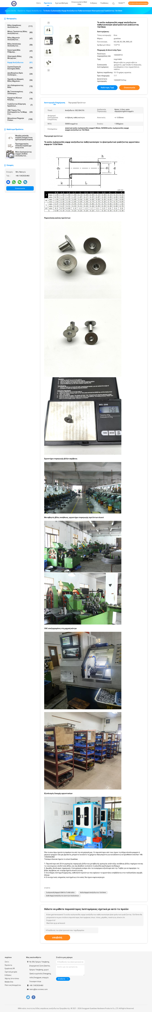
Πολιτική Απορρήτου (13, 985)
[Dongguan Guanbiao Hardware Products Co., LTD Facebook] (33, 997)
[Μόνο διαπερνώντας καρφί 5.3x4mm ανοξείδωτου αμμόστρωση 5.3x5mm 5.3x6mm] (10, 154)
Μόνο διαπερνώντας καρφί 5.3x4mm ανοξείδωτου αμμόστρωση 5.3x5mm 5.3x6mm (24, 154)
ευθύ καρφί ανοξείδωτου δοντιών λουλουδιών (62, 896)
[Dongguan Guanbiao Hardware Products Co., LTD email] (8, 182)
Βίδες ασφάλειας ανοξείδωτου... (20, 26)
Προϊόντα (8, 965)
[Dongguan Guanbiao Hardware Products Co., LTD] (14, 3)
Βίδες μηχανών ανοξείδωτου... (20, 39)
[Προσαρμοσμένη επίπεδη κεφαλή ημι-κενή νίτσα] (10, 146)
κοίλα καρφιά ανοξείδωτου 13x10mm (93, 892)
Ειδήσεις (8, 975)
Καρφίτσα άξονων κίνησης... (20, 99)
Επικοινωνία (20, 188)
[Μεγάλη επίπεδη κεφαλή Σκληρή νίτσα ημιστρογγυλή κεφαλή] (10, 138)
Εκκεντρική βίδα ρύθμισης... (20, 51)
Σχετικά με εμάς (11, 972)
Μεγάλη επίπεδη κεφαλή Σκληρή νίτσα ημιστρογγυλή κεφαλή (24, 137)
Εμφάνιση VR (10, 968)
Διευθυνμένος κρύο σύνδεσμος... (20, 74)
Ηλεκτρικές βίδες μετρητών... (20, 57)
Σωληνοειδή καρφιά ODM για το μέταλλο (60, 892)
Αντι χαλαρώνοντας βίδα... (20, 86)
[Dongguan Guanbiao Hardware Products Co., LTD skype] (25, 182)
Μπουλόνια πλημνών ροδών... (20, 119)
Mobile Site (9, 982)
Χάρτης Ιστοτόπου (12, 978)
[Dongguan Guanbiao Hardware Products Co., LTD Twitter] (28, 997)
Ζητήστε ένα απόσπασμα (138, 3)
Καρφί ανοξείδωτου (20, 62)
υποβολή (57, 937)
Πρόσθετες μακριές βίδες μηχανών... (20, 80)
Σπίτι (7, 962)
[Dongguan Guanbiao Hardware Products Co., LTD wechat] (19, 182)
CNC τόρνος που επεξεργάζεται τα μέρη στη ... (20, 112)
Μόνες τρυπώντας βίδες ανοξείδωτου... (20, 32)
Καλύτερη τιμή (107, 87)
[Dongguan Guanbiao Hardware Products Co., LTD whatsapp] (14, 182)
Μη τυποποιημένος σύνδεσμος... (20, 92)
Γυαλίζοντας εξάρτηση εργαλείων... (20, 105)
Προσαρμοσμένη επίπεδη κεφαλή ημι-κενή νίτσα (23, 146)
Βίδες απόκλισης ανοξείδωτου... (20, 45)
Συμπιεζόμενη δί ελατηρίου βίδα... (20, 68)
